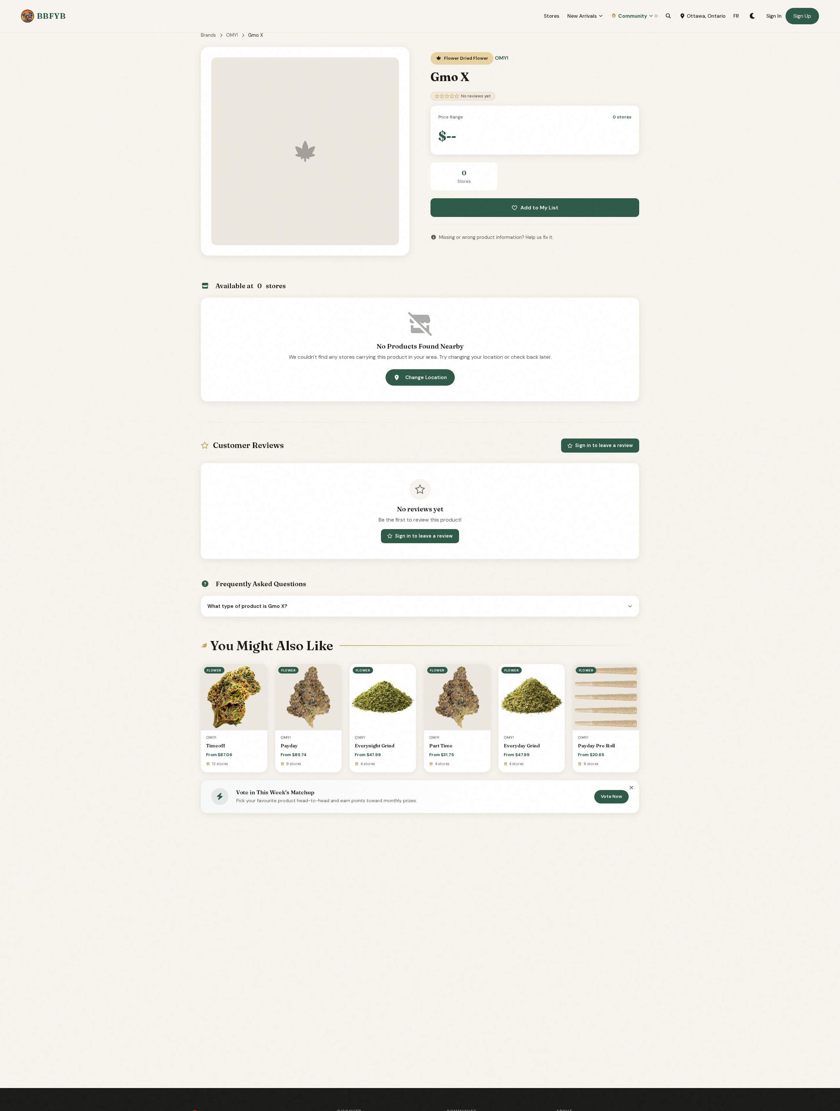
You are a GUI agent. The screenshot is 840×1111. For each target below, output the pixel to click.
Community (632, 16)
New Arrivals (582, 16)
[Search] (668, 16)
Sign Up (802, 15)
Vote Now (611, 796)
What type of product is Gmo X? (247, 606)
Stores (551, 16)
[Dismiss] (631, 788)
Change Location (426, 377)
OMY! (232, 35)
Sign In (774, 16)
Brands (208, 35)
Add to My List (539, 207)
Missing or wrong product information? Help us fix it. (496, 237)
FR (736, 16)
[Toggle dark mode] (752, 16)
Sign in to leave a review (604, 445)
